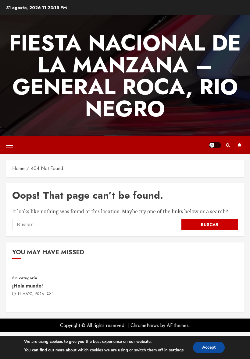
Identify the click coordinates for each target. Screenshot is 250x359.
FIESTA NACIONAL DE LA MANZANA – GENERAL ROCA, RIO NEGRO (125, 75)
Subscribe (239, 145)
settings (176, 350)
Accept (209, 347)
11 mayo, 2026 (30, 294)
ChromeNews (144, 325)
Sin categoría (24, 278)
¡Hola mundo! (27, 285)
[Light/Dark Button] (215, 145)
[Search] (228, 145)
